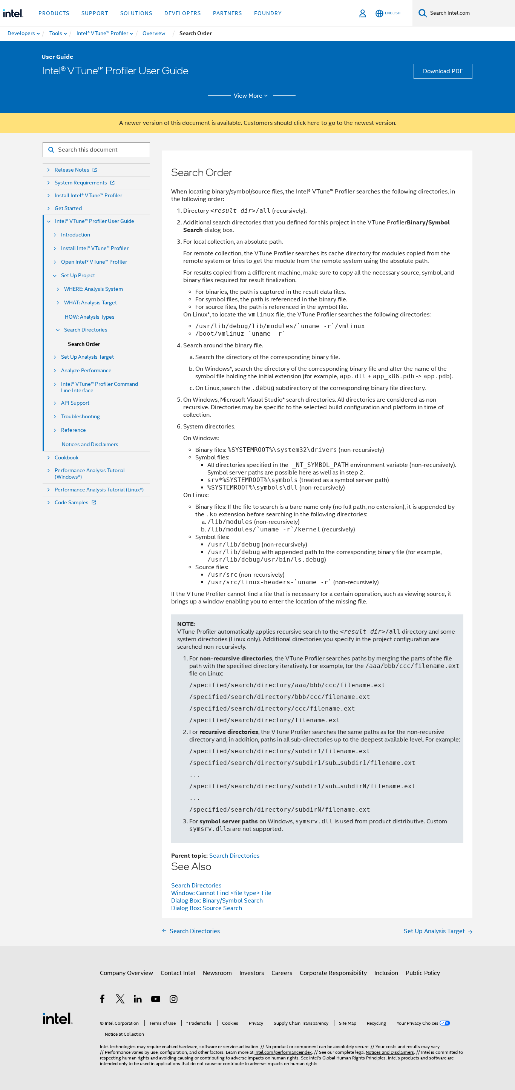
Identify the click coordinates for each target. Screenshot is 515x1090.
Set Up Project (78, 275)
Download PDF (443, 71)
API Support (75, 403)
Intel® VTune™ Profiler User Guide (94, 221)
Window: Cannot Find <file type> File (221, 893)
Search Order (84, 344)
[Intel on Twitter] (120, 1000)
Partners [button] (227, 13)
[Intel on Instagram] (174, 1000)
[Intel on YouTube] (156, 1000)
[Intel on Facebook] (103, 1000)
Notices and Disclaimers (90, 444)
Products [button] (53, 13)
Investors (251, 973)
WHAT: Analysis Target (90, 302)
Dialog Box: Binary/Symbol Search (217, 900)
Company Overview (126, 973)
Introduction (75, 235)
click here (307, 123)
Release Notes (72, 170)
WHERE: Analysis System (93, 289)
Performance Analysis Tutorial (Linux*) (99, 490)
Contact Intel (178, 973)
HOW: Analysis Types (90, 316)
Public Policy (423, 973)
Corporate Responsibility (333, 973)
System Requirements (81, 183)
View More (248, 96)
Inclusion (386, 973)
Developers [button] (182, 13)
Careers (281, 973)
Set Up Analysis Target (87, 357)
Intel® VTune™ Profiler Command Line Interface (99, 387)
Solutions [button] (136, 13)
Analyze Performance (86, 370)
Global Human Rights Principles (354, 1058)
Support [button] (94, 13)
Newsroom (217, 973)
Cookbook (66, 457)
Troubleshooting (80, 416)
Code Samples (72, 502)
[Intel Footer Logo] (58, 1018)
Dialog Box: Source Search (206, 908)
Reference (73, 430)
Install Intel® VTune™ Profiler (88, 195)
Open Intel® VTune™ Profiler (94, 262)
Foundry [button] (268, 13)
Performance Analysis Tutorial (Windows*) (90, 473)
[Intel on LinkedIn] (138, 1000)
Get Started (68, 208)
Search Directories (85, 330)
